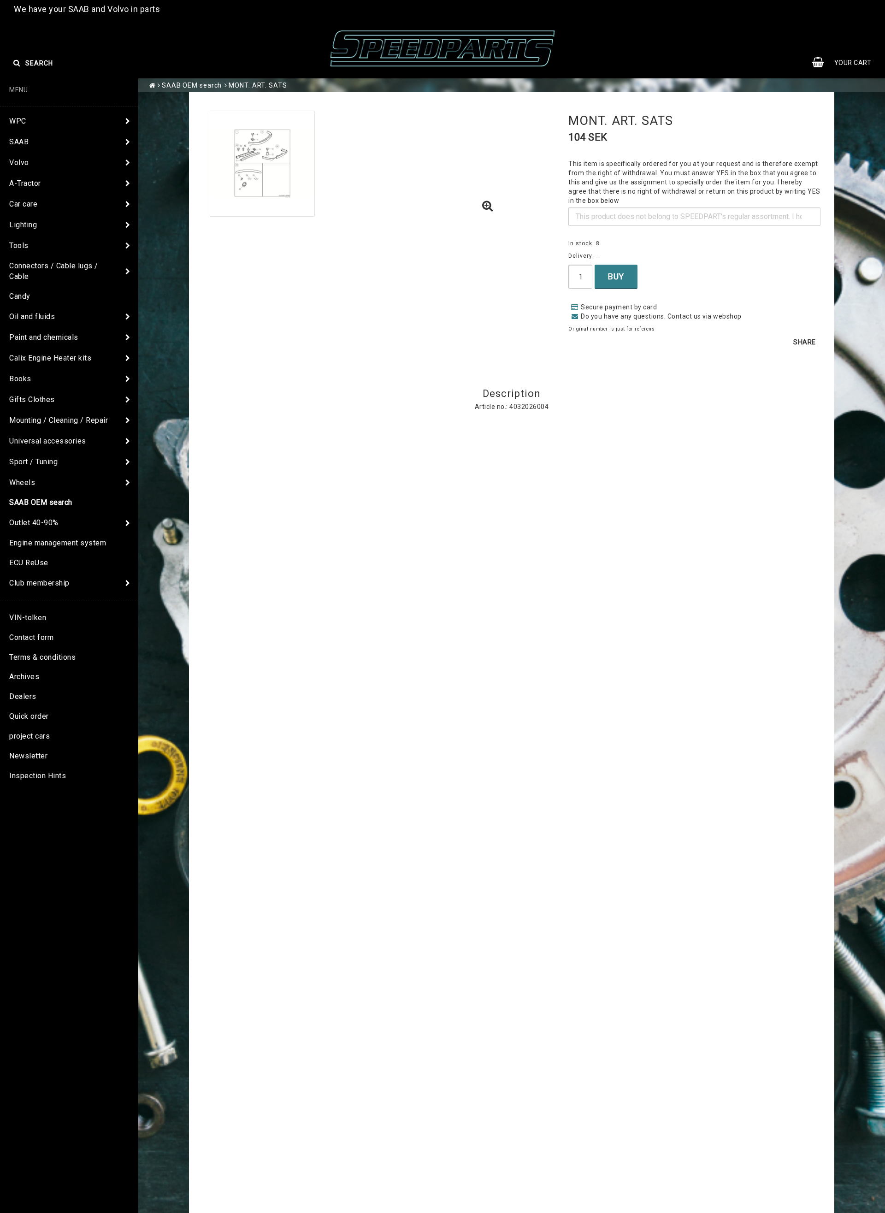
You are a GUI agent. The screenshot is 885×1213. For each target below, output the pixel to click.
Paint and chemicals (43, 337)
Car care (23, 204)
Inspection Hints (37, 775)
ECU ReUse (28, 562)
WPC (17, 121)
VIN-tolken (27, 617)
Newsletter (28, 755)
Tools (19, 245)
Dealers (22, 696)
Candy (19, 296)
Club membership (39, 583)
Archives (24, 676)
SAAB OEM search (40, 502)
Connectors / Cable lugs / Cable (53, 271)
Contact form (31, 637)
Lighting (23, 224)
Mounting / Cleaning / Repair (58, 420)
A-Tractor (25, 183)
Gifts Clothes (32, 399)
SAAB (19, 141)
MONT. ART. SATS (258, 85)
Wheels (22, 482)
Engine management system (57, 542)
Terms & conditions (42, 657)
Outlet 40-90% (34, 522)
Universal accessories (47, 441)
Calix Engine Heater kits (50, 358)
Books (20, 378)
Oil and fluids (32, 316)
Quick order (29, 716)
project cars (29, 736)
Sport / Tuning (33, 461)
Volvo (19, 162)
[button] (487, 206)
